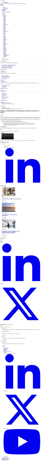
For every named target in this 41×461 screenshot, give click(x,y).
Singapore (5, 46)
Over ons (5, 352)
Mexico (4, 38)
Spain (4, 50)
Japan (4, 35)
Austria (4, 17)
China (4, 22)
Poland (4, 42)
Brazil (4, 19)
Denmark (5, 25)
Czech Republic (6, 24)
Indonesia (5, 33)
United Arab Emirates (6, 55)
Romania (5, 44)
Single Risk (5, 349)
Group (4, 30)
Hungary (5, 31)
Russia (4, 45)
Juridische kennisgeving (5, 458)
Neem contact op (2, 140)
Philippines (5, 41)
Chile (4, 21)
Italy (4, 34)
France (4, 28)
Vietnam (5, 56)
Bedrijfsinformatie (6, 348)
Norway (5, 40)
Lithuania (5, 36)
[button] (5, 7)
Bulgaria (5, 20)
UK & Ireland (5, 54)
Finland (4, 27)
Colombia (5, 23)
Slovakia (5, 47)
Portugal (5, 43)
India (4, 32)
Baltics (4, 18)
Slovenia (5, 48)
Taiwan (4, 52)
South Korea (5, 49)
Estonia (4, 26)
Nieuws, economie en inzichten (7, 351)
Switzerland (5, 51)
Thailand (5, 53)
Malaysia (5, 37)
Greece (4, 29)
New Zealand (5, 39)
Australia (5, 16)
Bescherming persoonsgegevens (6, 459)
